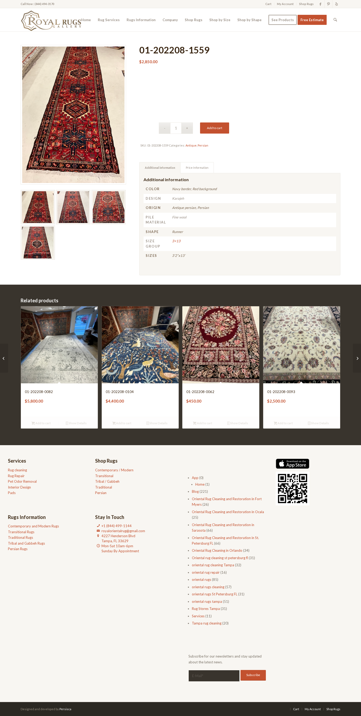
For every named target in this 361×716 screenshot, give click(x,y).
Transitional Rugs (21, 532)
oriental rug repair (206, 572)
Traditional (103, 487)
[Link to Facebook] (320, 4)
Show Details (77, 423)
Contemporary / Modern (114, 470)
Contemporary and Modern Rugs (33, 526)
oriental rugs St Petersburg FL (214, 594)
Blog (195, 491)
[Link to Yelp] (336, 4)
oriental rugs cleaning (208, 587)
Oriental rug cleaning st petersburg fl (220, 558)
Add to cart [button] (43, 423)
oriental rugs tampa (207, 601)
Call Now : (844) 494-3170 (37, 4)
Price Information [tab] (197, 167)
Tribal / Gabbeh (107, 481)
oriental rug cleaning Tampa (213, 565)
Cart (268, 4)
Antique (191, 145)
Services (198, 616)
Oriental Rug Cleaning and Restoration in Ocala (228, 512)
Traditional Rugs (20, 537)
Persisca (65, 709)
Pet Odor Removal (22, 481)
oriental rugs (201, 579)
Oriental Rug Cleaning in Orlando (217, 550)
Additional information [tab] (160, 167)
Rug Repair (16, 476)
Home (200, 484)
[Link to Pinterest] (328, 4)
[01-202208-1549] (4, 358)
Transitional (104, 476)
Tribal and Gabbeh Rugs (26, 543)
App (195, 478)
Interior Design (19, 487)
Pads (12, 493)
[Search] (335, 19)
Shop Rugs (306, 4)
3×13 (176, 241)
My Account (285, 4)
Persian (203, 145)
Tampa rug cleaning (206, 623)
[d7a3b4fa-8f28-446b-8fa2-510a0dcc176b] (53, 19)
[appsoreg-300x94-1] (292, 463)
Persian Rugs (17, 549)
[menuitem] (268, 4)
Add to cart (214, 128)
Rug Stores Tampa (206, 608)
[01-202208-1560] (357, 358)
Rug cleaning (17, 470)
